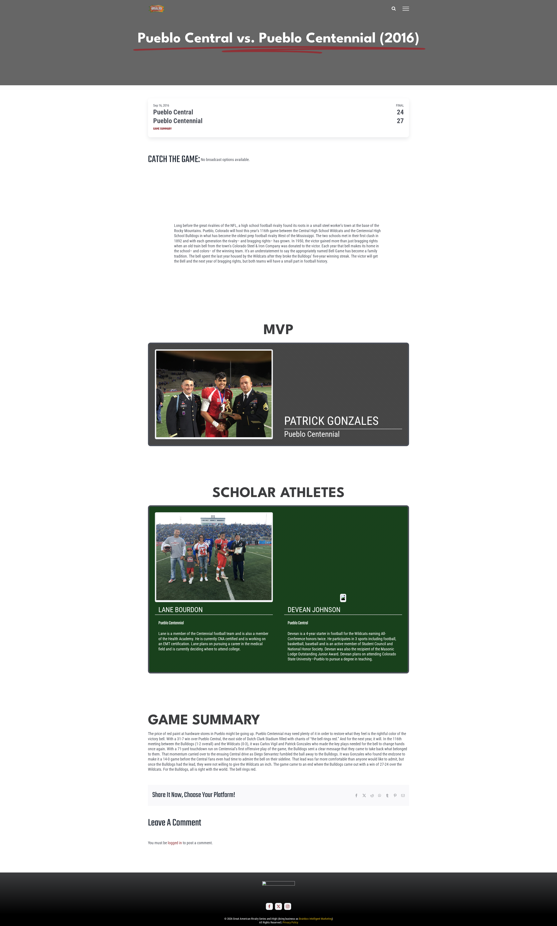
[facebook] (269, 906)
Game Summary (162, 129)
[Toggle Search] (394, 8)
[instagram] (287, 906)
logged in (175, 843)
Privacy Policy (290, 922)
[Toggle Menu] (406, 9)
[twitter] (278, 906)
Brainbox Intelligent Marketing (315, 918)
